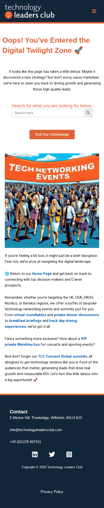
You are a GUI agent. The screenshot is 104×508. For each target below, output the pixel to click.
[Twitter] (52, 454)
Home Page (42, 273)
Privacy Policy (52, 492)
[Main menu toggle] (94, 11)
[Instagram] (69, 454)
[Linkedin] (35, 454)
